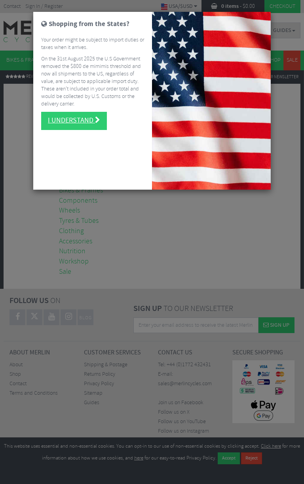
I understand (71, 120)
